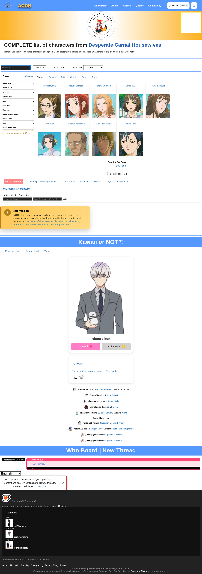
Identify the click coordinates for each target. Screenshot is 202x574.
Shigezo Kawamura (76, 124)
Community (154, 5)
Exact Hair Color (18, 128)
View (34, 468)
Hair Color (18, 83)
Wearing (18, 110)
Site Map (25, 565)
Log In (194, 5)
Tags (109, 181)
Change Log (37, 565)
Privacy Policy (52, 565)
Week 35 (10, 528)
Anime (114, 5)
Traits (94, 77)
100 (124, 166)
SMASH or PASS (12, 251)
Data (84, 77)
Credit (73, 77)
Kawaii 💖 (85, 346)
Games (127, 5)
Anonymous (37, 459)
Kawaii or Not (32, 251)
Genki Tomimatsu (103, 124)
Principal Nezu (20, 547)
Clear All (29, 76)
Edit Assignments (47, 181)
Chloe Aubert (113, 371)
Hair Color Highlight (18, 114)
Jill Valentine (19, 526)
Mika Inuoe (49, 124)
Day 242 (10, 539)
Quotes (140, 5)
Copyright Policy (139, 571)
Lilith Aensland (20, 537)
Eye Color (18, 105)
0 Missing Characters (16, 188)
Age (18, 101)
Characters (100, 5)
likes (75, 378)
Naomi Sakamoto (103, 86)
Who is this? (39, 464)
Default (52, 77)
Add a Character (13, 181)
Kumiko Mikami (158, 86)
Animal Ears (18, 97)
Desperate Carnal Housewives (125, 45)
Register (62, 506)
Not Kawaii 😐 (116, 346)
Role (18, 123)
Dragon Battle (113, 401)
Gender (18, 92)
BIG (63, 77)
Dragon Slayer (105, 413)
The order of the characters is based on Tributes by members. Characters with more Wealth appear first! (46, 223)
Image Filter (123, 181)
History (32, 181)
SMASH (97, 181)
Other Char (18, 119)
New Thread (119, 450)
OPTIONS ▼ (59, 67)
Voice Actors (69, 181)
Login (53, 506)
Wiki (17, 565)
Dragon (114, 407)
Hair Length (18, 88)
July (7, 517)
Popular (84, 181)
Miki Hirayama (49, 86)
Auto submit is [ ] (18, 133)
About (5, 565)
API (11, 565)
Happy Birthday (117, 423)
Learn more (41, 486)
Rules (63, 565)
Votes (47, 251)
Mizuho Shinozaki (76, 86)
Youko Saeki (131, 124)
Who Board (82, 450)
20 (117, 166)
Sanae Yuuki (131, 86)
